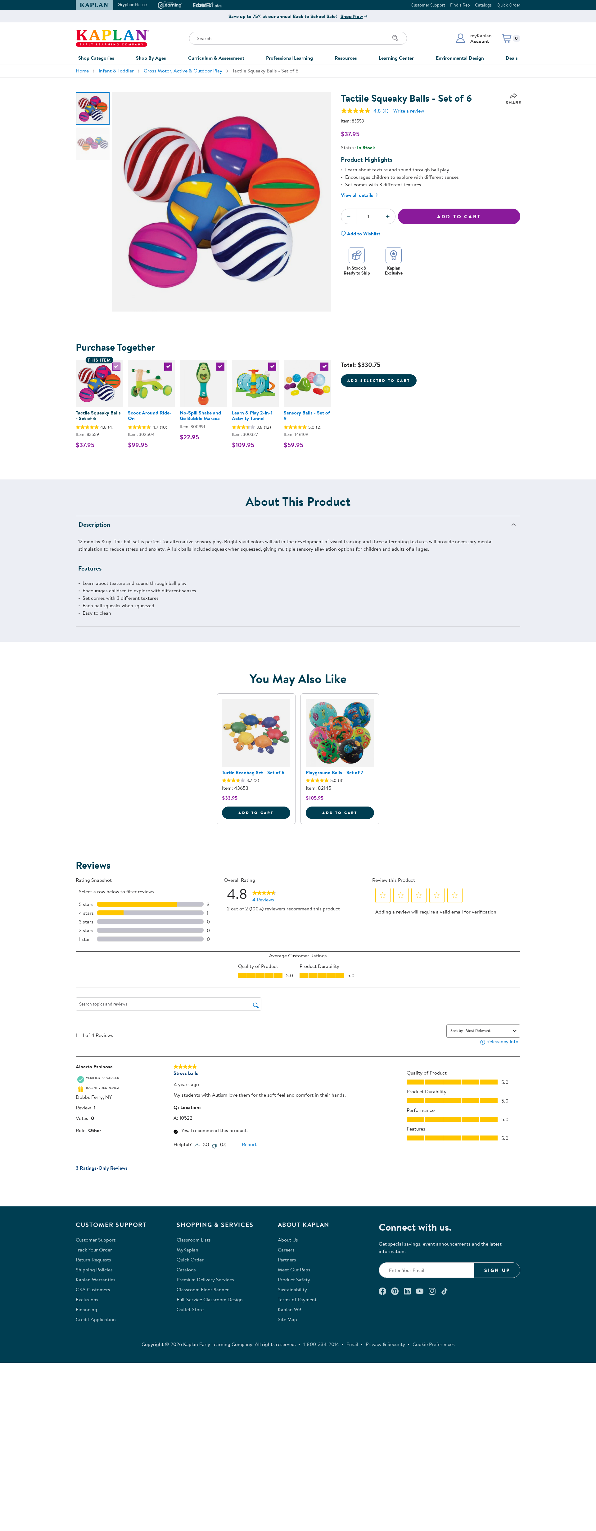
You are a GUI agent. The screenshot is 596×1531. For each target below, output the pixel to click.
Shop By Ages (151, 57)
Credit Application (96, 1319)
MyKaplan (187, 1249)
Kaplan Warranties (95, 1279)
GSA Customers (93, 1289)
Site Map (287, 1319)
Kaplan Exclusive (394, 270)
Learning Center (396, 57)
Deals (512, 57)
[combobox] (488, 1030)
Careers (286, 1249)
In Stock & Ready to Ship (357, 270)
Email (352, 1344)
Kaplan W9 (289, 1309)
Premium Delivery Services (205, 1279)
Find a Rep (460, 5)
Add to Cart (459, 216)
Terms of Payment (297, 1299)
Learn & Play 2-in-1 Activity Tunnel (252, 415)
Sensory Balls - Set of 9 (307, 415)
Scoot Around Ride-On (149, 415)
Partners (287, 1259)
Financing (86, 1309)
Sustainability (292, 1289)
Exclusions (87, 1299)
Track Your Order (94, 1249)
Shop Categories (96, 57)
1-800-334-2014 (321, 1344)
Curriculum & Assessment (216, 57)
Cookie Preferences (434, 1344)
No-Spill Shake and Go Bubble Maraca (200, 415)
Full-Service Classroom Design (210, 1299)
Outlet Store (190, 1309)
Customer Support (428, 5)
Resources (346, 57)
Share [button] (513, 102)
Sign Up (497, 1270)
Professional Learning (289, 57)
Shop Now (352, 16)
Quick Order (508, 5)
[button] (473, 38)
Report (249, 1144)
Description (94, 524)
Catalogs (483, 5)
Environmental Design (460, 57)
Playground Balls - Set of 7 (334, 772)
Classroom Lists (194, 1239)
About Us (288, 1239)
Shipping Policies (94, 1269)
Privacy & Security (385, 1344)
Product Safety (294, 1279)
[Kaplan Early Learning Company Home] (112, 38)
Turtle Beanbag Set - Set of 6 (253, 772)
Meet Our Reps (294, 1269)
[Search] (395, 38)
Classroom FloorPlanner (203, 1289)
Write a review (408, 110)
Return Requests (93, 1259)
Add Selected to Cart (378, 380)
